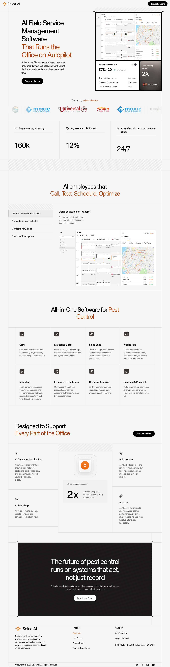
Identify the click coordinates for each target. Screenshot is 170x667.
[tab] (30, 213)
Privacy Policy (78, 643)
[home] (11, 4)
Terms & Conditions (81, 648)
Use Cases (77, 638)
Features (76, 633)
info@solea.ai (121, 633)
